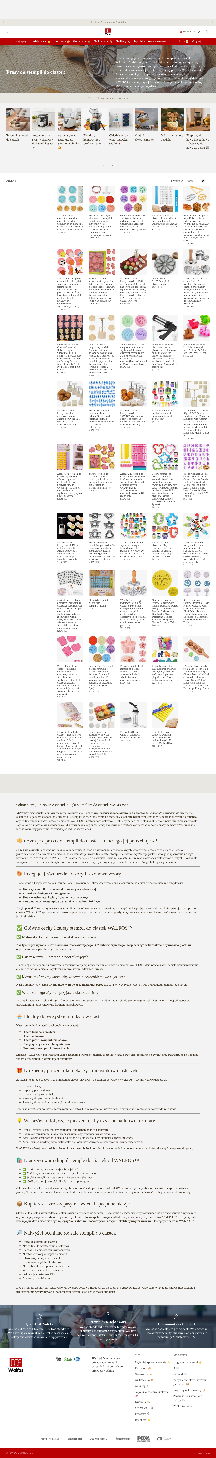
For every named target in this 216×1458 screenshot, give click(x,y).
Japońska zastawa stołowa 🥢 (151, 1394)
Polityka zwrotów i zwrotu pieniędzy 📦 (189, 1382)
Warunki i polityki (201, 1453)
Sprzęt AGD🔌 (144, 1408)
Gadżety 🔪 (142, 1386)
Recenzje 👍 (142, 1420)
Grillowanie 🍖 (144, 1380)
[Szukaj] (7, 31)
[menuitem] (196, 41)
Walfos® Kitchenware (24, 1453)
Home (91, 98)
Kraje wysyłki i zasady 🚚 (189, 1390)
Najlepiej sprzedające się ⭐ (152, 1362)
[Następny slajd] (212, 22)
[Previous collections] (103, 166)
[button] (192, 180)
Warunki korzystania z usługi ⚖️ (187, 1398)
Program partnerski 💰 (187, 1362)
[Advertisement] (108, 9)
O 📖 (176, 1368)
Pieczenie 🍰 (143, 1368)
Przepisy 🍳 (142, 1414)
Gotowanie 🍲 (143, 1374)
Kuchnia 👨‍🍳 (142, 1402)
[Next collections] (112, 166)
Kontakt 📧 (180, 1374)
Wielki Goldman (183, 1406)
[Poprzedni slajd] (3, 22)
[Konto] (199, 31)
